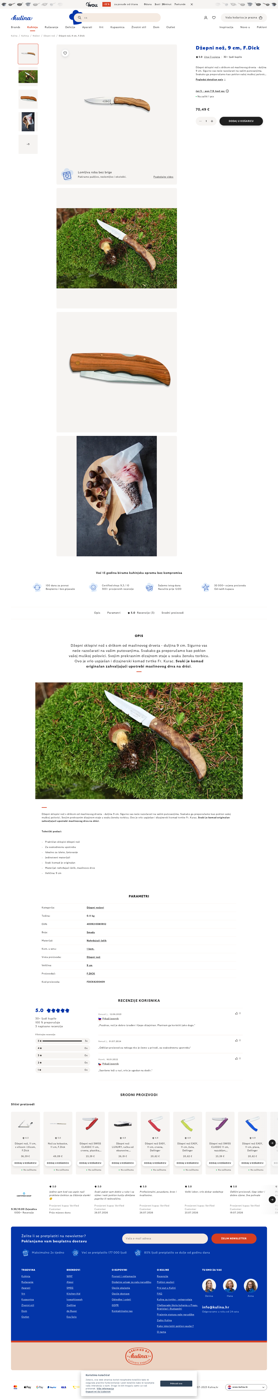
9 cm (90, 965)
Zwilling (71, 1305)
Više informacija (105, 1388)
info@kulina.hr (215, 1307)
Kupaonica (27, 1299)
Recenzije (162, 1276)
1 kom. (90, 949)
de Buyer (72, 1311)
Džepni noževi (95, 908)
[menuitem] (15, 28)
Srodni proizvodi (173, 613)
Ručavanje (27, 1282)
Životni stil (27, 1305)
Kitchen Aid (73, 1294)
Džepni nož (93, 957)
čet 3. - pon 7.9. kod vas (210, 91)
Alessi (70, 1282)
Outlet (25, 1317)
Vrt (23, 1294)
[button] (25, 1163)
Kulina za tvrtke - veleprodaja (174, 1299)
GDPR (115, 1305)
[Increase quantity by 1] (212, 121)
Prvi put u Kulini (166, 1288)
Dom (24, 1311)
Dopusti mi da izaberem (98, 1391)
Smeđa (91, 932)
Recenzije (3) (143, 613)
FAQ (159, 1294)
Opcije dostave (121, 1294)
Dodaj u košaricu (241, 121)
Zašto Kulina (164, 1320)
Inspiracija (226, 27)
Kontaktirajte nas (122, 1311)
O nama (161, 1332)
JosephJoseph (75, 1299)
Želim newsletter (234, 1238)
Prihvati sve (176, 1383)
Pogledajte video (163, 177)
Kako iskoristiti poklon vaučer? (175, 1326)
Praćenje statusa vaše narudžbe (175, 1314)
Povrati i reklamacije (124, 1276)
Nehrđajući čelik (97, 941)
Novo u (245, 27)
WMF (70, 1276)
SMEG (70, 1288)
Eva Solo (72, 1317)
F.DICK (91, 974)
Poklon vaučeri (165, 1282)
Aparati (25, 1288)
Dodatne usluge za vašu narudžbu (131, 1282)
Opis (97, 613)
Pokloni (262, 27)
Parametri (114, 613)
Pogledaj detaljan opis (209, 79)
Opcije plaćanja (121, 1288)
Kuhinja (25, 1276)
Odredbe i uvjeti (121, 1299)
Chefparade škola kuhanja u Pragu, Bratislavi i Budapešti (177, 1307)
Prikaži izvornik (110, 1019)
